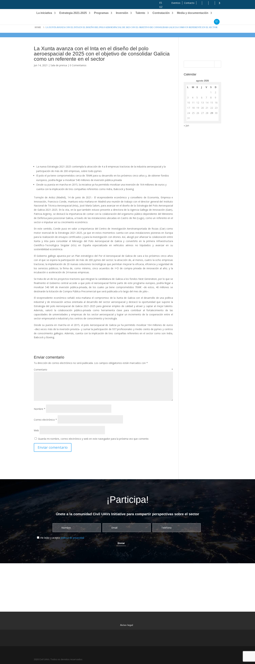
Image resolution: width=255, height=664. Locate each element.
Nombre (39, 409)
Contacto (189, 3)
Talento (140, 13)
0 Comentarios (78, 65)
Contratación (161, 13)
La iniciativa (44, 13)
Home (38, 27)
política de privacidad (72, 537)
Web (36, 430)
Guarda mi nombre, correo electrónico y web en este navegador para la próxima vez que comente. (93, 438)
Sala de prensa (58, 65)
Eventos (175, 3)
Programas (101, 13)
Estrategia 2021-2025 (73, 13)
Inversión (122, 13)
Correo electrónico (45, 419)
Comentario (103, 369)
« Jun (186, 125)
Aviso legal (126, 625)
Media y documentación (192, 13)
